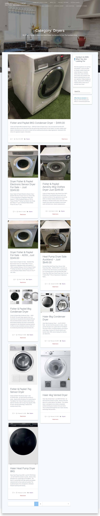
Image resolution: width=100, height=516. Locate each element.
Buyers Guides (75, 2)
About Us (53, 2)
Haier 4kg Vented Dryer (55, 395)
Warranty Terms (81, 6)
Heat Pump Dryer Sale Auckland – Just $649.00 (54, 259)
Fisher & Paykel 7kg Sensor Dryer (20, 390)
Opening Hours (58, 6)
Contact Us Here (63, 2)
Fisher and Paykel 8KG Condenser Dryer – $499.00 (37, 122)
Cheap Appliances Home (40, 2)
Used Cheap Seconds (17, 4)
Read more (65, 139)
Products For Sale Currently (42, 6)
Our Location (70, 6)
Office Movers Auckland (80, 98)
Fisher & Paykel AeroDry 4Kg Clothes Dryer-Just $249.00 (54, 187)
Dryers (28, 139)
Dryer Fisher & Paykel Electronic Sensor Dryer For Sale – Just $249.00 (22, 186)
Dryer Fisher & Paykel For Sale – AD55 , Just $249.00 (22, 255)
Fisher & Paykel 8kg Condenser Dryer (20, 310)
